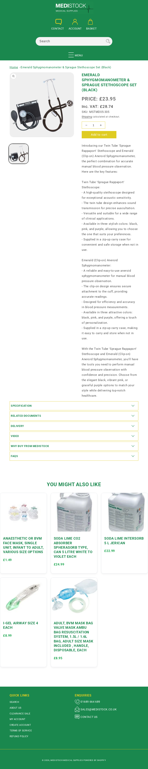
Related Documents (26, 415)
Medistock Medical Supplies (66, 760)
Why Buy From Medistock (30, 446)
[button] (71, 53)
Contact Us (89, 716)
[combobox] (74, 41)
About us (15, 707)
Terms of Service (21, 730)
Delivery (17, 426)
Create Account (20, 725)
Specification (21, 405)
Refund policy (19, 736)
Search (14, 702)
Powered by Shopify (94, 760)
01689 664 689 (90, 701)
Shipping (87, 116)
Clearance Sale (20, 713)
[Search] (108, 41)
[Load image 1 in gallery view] (19, 154)
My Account (17, 719)
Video (15, 436)
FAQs (14, 456)
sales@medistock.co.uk (99, 709)
